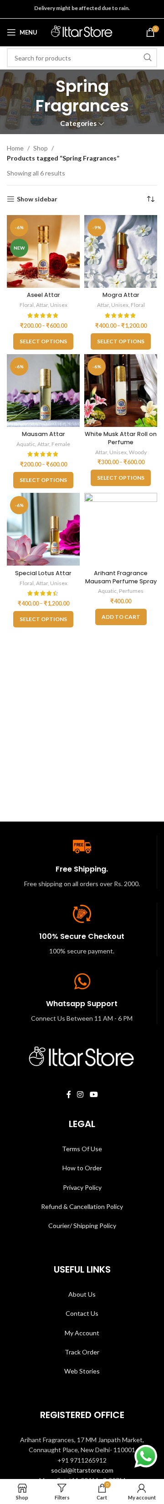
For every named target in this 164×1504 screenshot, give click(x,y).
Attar (42, 304)
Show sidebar (37, 199)
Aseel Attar (43, 295)
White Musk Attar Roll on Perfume (121, 438)
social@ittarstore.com (82, 1470)
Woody (138, 452)
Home (15, 148)
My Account (82, 1333)
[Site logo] (82, 31)
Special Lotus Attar (43, 573)
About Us (82, 1294)
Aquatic (25, 444)
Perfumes (131, 590)
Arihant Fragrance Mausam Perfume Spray (121, 577)
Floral (27, 304)
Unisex (58, 304)
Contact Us (82, 1313)
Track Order (82, 1352)
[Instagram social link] (80, 1095)
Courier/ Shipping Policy (82, 1225)
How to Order (82, 1168)
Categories (78, 123)
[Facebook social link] (68, 1095)
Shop (40, 148)
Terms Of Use (82, 1149)
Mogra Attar (120, 295)
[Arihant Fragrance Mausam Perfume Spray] (120, 529)
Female (60, 444)
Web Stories (82, 1371)
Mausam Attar (43, 434)
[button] (121, 617)
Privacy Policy (82, 1187)
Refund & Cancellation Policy (82, 1206)
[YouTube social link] (94, 1095)
